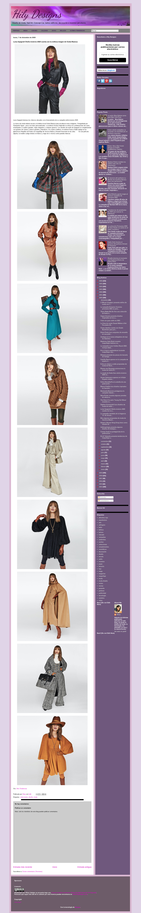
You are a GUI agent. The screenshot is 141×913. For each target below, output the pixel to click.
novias (101, 586)
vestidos (101, 598)
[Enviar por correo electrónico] (37, 794)
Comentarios (104, 500)
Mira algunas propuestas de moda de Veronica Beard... (113, 419)
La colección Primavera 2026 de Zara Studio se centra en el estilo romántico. (118, 227)
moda (35, 797)
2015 (101, 484)
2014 (101, 487)
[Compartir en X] (41, 794)
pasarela (101, 588)
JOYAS (54, 30)
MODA (25, 30)
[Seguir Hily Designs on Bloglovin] (106, 71)
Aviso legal (17, 902)
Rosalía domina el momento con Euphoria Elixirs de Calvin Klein (117, 259)
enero (103, 469)
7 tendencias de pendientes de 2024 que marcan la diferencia (117, 211)
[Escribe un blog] (39, 794)
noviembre (105, 441)
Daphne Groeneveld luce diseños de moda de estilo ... (112, 405)
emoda (101, 556)
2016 (101, 481)
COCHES (34, 30)
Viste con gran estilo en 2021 (110, 320)
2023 (101, 289)
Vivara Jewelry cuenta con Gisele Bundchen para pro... (111, 328)
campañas (102, 537)
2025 (101, 283)
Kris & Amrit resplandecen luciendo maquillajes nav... (112, 351)
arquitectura (103, 520)
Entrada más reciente (22, 867)
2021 (101, 295)
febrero (103, 466)
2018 (101, 476)
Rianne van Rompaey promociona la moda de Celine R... (112, 369)
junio (103, 455)
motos (101, 583)
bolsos (101, 532)
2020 (101, 297)
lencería (101, 566)
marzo (103, 464)
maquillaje (102, 576)
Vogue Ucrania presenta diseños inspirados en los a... (111, 317)
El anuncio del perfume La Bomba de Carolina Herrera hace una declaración (117, 179)
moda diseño (103, 581)
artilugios (102, 525)
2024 (101, 286)
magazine (102, 573)
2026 (101, 281)
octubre (104, 444)
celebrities (102, 539)
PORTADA (16, 30)
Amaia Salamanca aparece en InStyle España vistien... (113, 378)
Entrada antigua (84, 867)
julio (103, 452)
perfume (101, 591)
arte (100, 522)
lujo (100, 569)
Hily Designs (36, 14)
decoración (102, 552)
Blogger (77, 907)
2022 (101, 292)
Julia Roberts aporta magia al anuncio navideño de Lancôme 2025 (118, 195)
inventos (102, 561)
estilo (100, 559)
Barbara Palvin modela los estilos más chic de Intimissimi (117, 163)
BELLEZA (63, 30)
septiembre (105, 447)
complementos (104, 547)
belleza (101, 530)
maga (100, 571)
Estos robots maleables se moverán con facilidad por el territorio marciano (117, 131)
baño (100, 527)
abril (103, 461)
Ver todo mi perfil (120, 631)
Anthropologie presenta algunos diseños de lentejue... (111, 428)
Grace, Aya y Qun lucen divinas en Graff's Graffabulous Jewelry (116, 147)
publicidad (102, 593)
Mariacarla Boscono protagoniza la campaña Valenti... (112, 392)
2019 (101, 473)
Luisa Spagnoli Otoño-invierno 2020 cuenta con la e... (112, 410)
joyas (100, 564)
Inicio (54, 867)
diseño (31, 797)
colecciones (24, 797)
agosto (103, 450)
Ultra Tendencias (21, 788)
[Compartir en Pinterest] (45, 794)
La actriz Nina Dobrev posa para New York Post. (117, 116)
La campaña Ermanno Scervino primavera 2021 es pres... (111, 308)
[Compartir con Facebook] (43, 794)
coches (101, 542)
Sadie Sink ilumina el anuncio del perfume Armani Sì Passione (117, 243)
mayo (103, 458)
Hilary (119, 614)
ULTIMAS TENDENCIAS (77, 30)
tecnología (102, 595)
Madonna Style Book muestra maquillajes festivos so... (110, 342)
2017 (101, 478)
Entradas (103, 497)
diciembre (104, 300)
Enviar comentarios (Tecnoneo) (32, 871)
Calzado (101, 535)
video (100, 600)
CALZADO (44, 30)
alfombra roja (103, 518)
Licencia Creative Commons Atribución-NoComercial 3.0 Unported (73, 892)
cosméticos (103, 549)
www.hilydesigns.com (80, 894)
